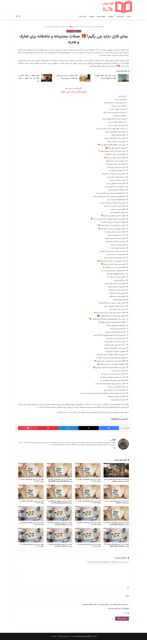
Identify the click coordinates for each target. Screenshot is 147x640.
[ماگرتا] (117, 6)
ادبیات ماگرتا (101, 66)
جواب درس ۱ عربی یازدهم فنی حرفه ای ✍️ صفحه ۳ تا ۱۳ (32, 545)
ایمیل (127, 596)
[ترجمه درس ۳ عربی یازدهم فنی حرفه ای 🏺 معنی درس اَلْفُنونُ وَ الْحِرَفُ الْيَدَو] (116, 535)
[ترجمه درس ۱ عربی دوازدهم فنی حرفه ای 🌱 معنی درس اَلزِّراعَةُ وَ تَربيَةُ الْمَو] (116, 513)
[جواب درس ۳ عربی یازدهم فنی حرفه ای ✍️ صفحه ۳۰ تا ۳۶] (31, 513)
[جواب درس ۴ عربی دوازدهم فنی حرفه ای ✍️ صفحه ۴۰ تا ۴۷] (87, 470)
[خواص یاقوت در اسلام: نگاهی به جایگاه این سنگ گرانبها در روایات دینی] (46, 78)
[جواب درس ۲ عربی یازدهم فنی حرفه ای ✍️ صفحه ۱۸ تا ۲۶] (87, 535)
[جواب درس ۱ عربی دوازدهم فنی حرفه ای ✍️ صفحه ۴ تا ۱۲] (31, 492)
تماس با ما (53, 636)
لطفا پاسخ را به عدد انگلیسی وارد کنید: (118, 608)
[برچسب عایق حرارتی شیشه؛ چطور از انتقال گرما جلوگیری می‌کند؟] (123, 78)
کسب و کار (83, 16)
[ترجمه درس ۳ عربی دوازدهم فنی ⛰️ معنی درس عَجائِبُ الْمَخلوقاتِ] (116, 492)
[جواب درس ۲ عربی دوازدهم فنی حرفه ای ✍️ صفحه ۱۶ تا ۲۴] (87, 492)
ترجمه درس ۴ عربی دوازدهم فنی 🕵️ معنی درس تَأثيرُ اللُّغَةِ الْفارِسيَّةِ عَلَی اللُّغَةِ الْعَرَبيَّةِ (60, 480)
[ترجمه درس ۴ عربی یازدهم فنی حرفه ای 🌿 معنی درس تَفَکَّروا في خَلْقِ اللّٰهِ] (59, 513)
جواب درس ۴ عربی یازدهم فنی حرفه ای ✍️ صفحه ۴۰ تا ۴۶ (88, 524)
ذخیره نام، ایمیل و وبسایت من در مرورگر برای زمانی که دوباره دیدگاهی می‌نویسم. (104, 604)
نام (128, 587)
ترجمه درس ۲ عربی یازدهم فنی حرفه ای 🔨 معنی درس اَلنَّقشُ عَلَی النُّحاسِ (59, 545)
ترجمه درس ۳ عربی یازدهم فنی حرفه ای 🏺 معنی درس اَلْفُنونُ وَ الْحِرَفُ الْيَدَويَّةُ (116, 545)
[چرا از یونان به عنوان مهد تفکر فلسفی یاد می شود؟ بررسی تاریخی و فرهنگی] (116, 470)
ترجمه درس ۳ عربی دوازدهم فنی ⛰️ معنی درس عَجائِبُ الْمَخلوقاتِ (117, 502)
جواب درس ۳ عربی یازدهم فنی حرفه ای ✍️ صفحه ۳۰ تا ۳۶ (31, 524)
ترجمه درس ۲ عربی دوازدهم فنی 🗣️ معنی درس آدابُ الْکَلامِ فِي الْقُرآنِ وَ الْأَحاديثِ (60, 502)
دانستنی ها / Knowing (119, 419)
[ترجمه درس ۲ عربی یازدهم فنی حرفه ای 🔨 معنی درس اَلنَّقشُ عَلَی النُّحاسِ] (59, 535)
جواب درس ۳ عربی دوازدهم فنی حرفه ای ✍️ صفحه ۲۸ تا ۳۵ (31, 480)
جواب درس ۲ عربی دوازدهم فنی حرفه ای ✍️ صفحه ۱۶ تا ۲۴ (88, 502)
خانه (100, 27)
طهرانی (113, 439)
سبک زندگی (120, 16)
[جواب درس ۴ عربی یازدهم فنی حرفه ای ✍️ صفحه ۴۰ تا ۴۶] (87, 513)
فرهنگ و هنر (101, 16)
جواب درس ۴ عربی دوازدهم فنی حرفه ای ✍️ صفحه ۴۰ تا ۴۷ (88, 480)
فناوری (92, 16)
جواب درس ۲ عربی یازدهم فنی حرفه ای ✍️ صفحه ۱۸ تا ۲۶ (88, 545)
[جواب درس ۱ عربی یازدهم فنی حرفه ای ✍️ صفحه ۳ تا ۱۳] (31, 535)
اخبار (129, 16)
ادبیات (88, 27)
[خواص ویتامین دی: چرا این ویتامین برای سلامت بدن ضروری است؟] (84, 78)
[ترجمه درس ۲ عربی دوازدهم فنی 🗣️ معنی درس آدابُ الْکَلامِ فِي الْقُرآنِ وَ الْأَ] (59, 492)
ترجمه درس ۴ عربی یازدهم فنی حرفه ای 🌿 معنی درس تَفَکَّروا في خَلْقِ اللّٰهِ (59, 524)
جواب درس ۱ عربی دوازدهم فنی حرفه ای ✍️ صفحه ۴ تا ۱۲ (31, 502)
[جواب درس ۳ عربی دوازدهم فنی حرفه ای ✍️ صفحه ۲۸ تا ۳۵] (31, 470)
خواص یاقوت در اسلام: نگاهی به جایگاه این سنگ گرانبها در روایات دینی (29, 78)
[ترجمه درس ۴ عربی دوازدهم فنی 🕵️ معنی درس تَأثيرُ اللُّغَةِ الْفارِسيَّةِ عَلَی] (59, 470)
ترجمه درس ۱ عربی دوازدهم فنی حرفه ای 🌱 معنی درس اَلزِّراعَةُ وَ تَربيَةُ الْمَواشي (116, 524)
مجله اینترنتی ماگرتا (64, 636)
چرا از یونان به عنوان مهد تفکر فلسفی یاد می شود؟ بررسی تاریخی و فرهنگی (116, 480)
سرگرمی (111, 16)
